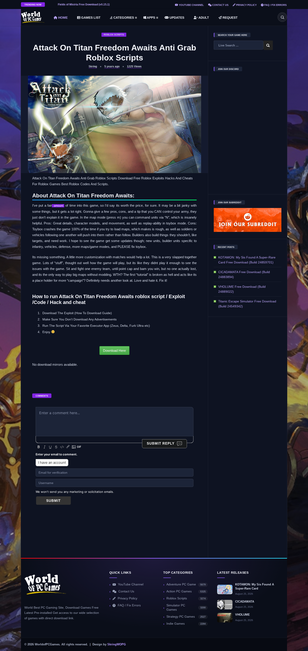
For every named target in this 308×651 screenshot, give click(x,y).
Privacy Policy (246, 5)
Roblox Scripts (114, 34)
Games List (90, 17)
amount (58, 205)
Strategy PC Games (186, 616)
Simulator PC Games (186, 607)
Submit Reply (161, 443)
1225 (134, 66)
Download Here (114, 350)
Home (62, 17)
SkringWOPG (116, 644)
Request (230, 17)
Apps (150, 17)
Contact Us (219, 5)
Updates (176, 17)
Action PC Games (186, 591)
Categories (123, 17)
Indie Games (186, 623)
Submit (53, 501)
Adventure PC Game (186, 584)
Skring (93, 66)
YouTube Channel (191, 5)
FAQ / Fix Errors (275, 5)
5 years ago (112, 66)
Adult (203, 17)
